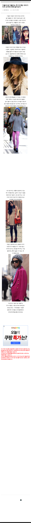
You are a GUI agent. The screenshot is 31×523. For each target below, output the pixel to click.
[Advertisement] (15, 172)
